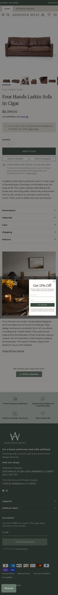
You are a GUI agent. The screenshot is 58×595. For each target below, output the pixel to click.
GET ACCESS (42, 305)
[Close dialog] (54, 281)
